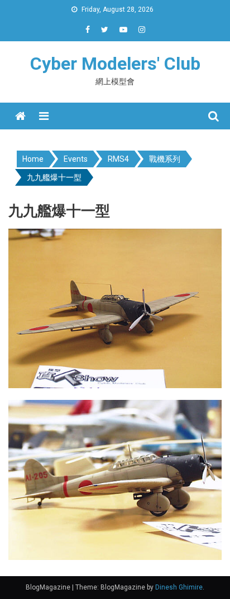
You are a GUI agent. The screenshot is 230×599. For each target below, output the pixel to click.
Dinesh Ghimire (179, 587)
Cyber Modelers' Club (115, 63)
